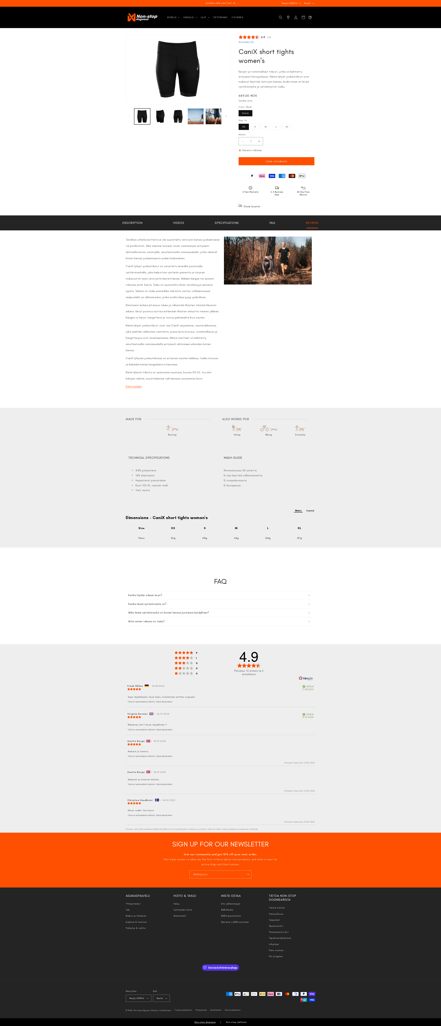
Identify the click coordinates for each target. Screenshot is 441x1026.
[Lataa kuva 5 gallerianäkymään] (214, 116)
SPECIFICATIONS (227, 223)
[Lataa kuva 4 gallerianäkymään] (196, 116)
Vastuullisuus (276, 913)
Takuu (176, 903)
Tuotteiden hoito (182, 909)
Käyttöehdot (216, 1010)
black (245, 113)
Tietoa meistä (277, 907)
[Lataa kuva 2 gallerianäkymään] (160, 116)
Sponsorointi (276, 926)
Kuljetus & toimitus (136, 922)
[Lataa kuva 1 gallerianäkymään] (142, 116)
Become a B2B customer (235, 922)
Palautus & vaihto (136, 928)
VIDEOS (178, 223)
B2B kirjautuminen (231, 915)
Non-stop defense (236, 1022)
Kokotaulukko (134, 386)
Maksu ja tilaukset (136, 915)
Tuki (128, 909)
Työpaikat (274, 919)
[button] (173, 17)
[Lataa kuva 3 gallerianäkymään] (178, 116)
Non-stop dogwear (142, 1010)
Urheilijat (274, 944)
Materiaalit (179, 915)
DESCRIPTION (132, 223)
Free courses (276, 950)
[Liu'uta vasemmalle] (129, 116)
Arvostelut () (246, 42)
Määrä (242, 134)
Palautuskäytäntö (232, 1010)
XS (243, 126)
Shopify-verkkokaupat (161, 1010)
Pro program (276, 956)
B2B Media (227, 909)
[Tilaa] (247, 874)
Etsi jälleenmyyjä (230, 903)
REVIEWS (312, 223)
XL (289, 127)
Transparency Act (279, 932)
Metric (298, 510)
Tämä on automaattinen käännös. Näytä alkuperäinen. (150, 702)
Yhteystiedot (133, 903)
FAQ (272, 223)
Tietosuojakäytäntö (183, 1010)
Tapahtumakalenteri (280, 938)
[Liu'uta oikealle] (226, 116)
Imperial (310, 510)
